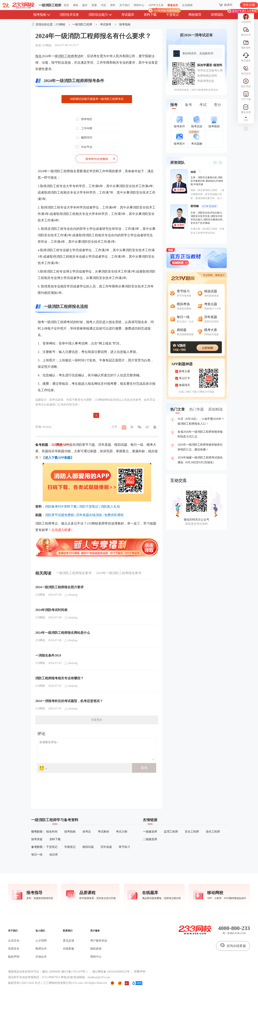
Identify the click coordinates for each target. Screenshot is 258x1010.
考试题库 (127, 14)
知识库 (53, 854)
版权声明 (13, 956)
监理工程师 (171, 831)
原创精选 (215, 409)
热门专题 (196, 409)
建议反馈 (246, 112)
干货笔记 (172, 14)
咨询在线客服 (236, 946)
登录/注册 (249, 4)
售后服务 (246, 60)
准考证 (86, 831)
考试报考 (105, 24)
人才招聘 (41, 940)
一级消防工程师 (50, 5)
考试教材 (103, 831)
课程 (75, 5)
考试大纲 (121, 831)
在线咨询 (246, 22)
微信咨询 (246, 34)
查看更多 (96, 719)
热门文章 (177, 409)
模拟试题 (88, 846)
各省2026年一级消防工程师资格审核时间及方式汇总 (197, 434)
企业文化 (13, 940)
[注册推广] (96, 538)
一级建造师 (150, 831)
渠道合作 (172, 5)
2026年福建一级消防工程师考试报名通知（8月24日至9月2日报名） (197, 460)
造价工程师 (213, 831)
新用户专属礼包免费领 (244, 11)
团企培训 (246, 86)
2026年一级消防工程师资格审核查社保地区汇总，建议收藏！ (197, 447)
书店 (103, 5)
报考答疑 (37, 839)
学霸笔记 (70, 846)
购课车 (228, 4)
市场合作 (41, 956)
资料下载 (150, 14)
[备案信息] (113, 983)
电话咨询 (246, 73)
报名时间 (51, 831)
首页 (66, 5)
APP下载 (246, 99)
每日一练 (37, 854)
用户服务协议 (98, 940)
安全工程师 (192, 831)
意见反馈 (68, 940)
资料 (112, 5)
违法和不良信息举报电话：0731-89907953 (34, 977)
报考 (174, 105)
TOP (246, 120)
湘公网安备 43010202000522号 (111, 971)
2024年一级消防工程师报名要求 (118, 573)
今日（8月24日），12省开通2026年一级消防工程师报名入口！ (198, 421)
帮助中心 (139, 5)
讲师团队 (217, 14)
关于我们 (124, 5)
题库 (84, 5)
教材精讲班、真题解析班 (197, 53)
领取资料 (246, 47)
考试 (203, 105)
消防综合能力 (98, 14)
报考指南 (39, 14)
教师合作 (41, 948)
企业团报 (187, 5)
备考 (188, 105)
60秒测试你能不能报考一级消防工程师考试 (97, 99)
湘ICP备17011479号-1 (74, 971)
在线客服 (68, 948)
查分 (217, 105)
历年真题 (106, 846)
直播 (94, 5)
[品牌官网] (137, 983)
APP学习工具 (157, 7)
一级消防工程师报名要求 (74, 573)
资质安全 (13, 948)
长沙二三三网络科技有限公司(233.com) (59, 982)
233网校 (60, 24)
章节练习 (124, 846)
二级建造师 (150, 839)
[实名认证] (127, 983)
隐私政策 (96, 948)
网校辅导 (194, 14)
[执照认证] (120, 983)
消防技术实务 (69, 14)
